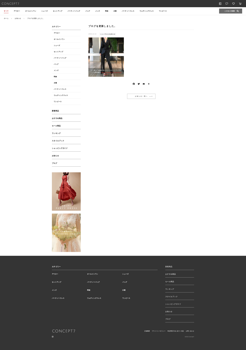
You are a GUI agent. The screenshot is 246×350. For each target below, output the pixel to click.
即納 (106, 11)
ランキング (56, 133)
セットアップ (57, 11)
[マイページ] (220, 3)
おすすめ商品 (57, 118)
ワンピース (163, 11)
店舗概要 (147, 331)
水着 (115, 11)
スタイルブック (58, 141)
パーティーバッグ (74, 11)
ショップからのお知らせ (107, 34)
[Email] (143, 84)
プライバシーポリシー (159, 331)
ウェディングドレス (147, 11)
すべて (6, 11)
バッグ (87, 11)
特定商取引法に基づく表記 (175, 331)
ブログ (54, 163)
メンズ (97, 11)
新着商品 (55, 111)
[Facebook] (133, 84)
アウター (17, 11)
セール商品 (56, 126)
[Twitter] (138, 84)
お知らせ (55, 156)
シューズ (44, 11)
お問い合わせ (190, 331)
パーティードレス (128, 11)
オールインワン (30, 11)
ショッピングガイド (60, 148)
